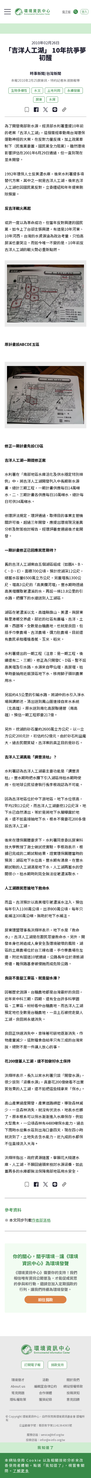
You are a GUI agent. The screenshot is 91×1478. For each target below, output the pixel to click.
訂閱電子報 (32, 1364)
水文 (37, 90)
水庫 (52, 99)
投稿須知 (73, 1392)
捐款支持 (57, 1364)
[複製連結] (64, 109)
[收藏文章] (26, 109)
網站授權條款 (73, 1386)
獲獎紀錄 (45, 1399)
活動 (45, 1379)
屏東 (39, 99)
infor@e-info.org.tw (52, 1440)
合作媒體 (45, 1392)
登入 (84, 12)
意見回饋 (73, 1399)
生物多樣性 (19, 90)
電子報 (66, 11)
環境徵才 (17, 1379)
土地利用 (53, 90)
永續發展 (73, 90)
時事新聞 (37, 73)
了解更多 (21, 1470)
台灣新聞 (53, 73)
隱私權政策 (18, 1399)
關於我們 (73, 1379)
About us (18, 1386)
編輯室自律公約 (45, 1386)
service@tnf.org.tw (52, 1435)
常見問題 (17, 1392)
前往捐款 (45, 1299)
